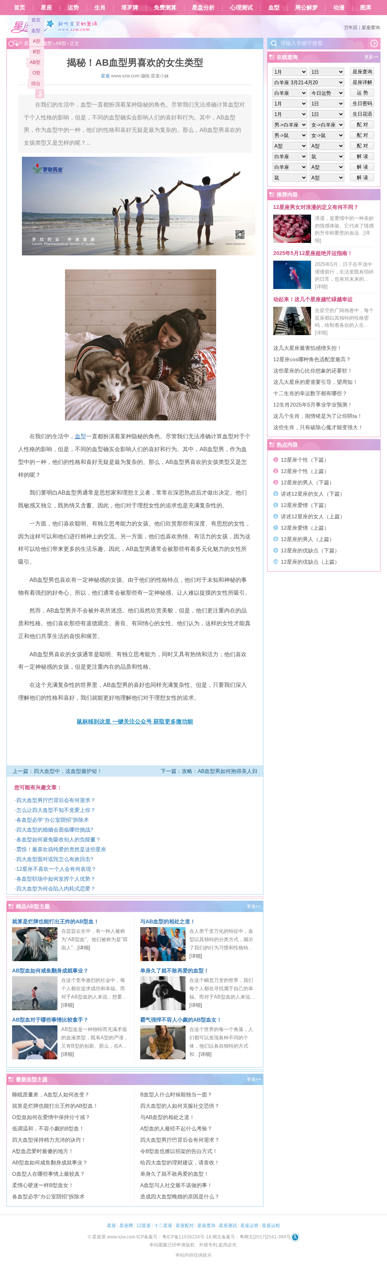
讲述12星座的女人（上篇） (313, 516)
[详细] (83, 948)
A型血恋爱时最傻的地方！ (43, 1151)
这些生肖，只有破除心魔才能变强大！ (318, 427)
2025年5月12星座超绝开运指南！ (313, 253)
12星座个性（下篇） (305, 460)
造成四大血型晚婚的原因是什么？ (180, 1196)
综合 (35, 83)
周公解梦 (306, 8)
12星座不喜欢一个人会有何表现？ (56, 869)
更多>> (254, 906)
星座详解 (362, 82)
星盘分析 (203, 8)
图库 (366, 8)
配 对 (362, 124)
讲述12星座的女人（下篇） (313, 494)
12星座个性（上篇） (305, 471)
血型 (274, 8)
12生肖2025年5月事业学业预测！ (313, 405)
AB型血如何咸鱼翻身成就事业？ (50, 971)
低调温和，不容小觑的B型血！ (48, 1128)
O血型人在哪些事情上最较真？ (48, 1174)
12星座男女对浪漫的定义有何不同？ (316, 207)
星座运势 (249, 1225)
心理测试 (241, 8)
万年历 (351, 27)
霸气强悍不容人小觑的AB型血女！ (181, 1020)
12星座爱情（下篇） (305, 505)
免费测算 (165, 8)
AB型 (35, 62)
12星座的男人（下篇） (307, 482)
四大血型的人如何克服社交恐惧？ (180, 1106)
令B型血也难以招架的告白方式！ (179, 1151)
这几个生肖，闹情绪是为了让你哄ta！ (317, 416)
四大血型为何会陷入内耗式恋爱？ (56, 889)
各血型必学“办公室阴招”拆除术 (52, 820)
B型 (36, 51)
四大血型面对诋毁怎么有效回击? (54, 859)
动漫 (339, 8)
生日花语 (362, 114)
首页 (19, 8)
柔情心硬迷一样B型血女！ (43, 1185)
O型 (36, 73)
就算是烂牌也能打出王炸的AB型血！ (55, 921)
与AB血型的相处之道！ (167, 921)
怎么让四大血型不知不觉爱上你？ (56, 810)
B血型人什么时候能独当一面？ (176, 1094)
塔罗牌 (129, 8)
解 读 (362, 156)
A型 (36, 41)
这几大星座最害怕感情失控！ (307, 348)
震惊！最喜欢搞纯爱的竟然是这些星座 (61, 849)
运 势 (362, 93)
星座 (46, 8)
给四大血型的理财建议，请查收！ (180, 1162)
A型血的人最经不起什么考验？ (176, 1128)
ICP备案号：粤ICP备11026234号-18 (173, 1237)
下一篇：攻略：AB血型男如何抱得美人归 (209, 771)
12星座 (143, 1225)
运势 (73, 8)
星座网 (126, 1225)
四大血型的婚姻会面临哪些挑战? (54, 830)
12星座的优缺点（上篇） (310, 562)
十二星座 (163, 1225)
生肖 (100, 8)
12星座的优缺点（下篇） (310, 550)
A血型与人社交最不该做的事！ (176, 1185)
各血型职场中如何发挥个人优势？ (56, 879)
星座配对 (185, 1225)
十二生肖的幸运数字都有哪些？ (310, 393)
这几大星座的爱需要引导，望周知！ (315, 382)
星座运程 (271, 1225)
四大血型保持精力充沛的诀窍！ (49, 1140)
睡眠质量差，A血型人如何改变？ (51, 1094)
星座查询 (371, 27)
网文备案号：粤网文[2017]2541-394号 (251, 1237)
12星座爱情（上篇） (305, 528)
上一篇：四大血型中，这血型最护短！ (57, 771)
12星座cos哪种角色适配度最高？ (312, 359)
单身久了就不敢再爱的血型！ (174, 971)
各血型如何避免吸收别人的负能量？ (58, 839)
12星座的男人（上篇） (307, 539)
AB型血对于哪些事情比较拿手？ (50, 1020)
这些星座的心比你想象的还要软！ (313, 371)
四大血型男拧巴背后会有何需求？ (56, 800)
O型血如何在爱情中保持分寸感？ (51, 1117)
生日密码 (362, 103)
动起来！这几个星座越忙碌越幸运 (313, 299)
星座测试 (228, 1225)
